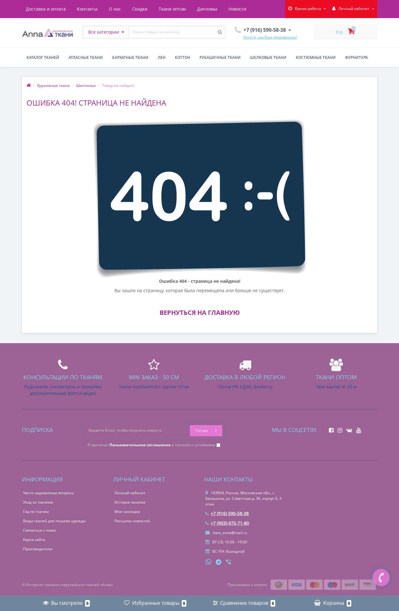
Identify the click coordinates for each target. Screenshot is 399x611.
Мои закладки (127, 511)
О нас (115, 9)
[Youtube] (357, 428)
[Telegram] (219, 562)
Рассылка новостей (132, 520)
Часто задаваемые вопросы (48, 492)
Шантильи (86, 85)
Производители (37, 549)
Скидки (139, 9)
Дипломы (207, 9)
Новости (237, 9)
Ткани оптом (172, 9)
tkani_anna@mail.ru (229, 532)
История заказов (129, 502)
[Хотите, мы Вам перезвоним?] (381, 577)
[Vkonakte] (347, 428)
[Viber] (229, 562)
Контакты (87, 9)
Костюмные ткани (316, 57)
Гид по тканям (36, 511)
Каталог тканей (42, 57)
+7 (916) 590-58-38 (230, 513)
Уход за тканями (38, 502)
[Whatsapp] (208, 561)
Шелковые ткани (268, 57)
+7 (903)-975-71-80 (230, 523)
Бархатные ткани (130, 57)
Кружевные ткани (53, 85)
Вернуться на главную (200, 312)
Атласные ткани (86, 57)
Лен (162, 57)
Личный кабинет (130, 492)
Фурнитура (356, 57)
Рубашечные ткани (220, 57)
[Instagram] (338, 428)
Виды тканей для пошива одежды (54, 520)
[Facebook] (330, 428)
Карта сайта (34, 539)
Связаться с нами (39, 530)
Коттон (182, 57)
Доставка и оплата (46, 9)
